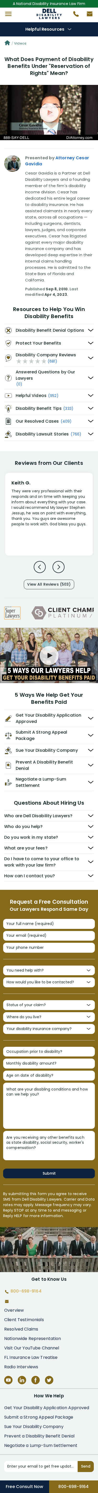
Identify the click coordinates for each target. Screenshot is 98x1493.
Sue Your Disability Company (34, 1427)
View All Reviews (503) (49, 584)
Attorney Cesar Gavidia (57, 161)
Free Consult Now (24, 1487)
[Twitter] (49, 1380)
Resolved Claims (21, 1329)
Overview (14, 1310)
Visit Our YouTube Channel (31, 1348)
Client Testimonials (24, 1320)
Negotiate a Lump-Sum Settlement (40, 1445)
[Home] (7, 43)
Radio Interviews (21, 1367)
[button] (8, 14)
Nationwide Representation (32, 1339)
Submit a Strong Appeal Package (38, 1417)
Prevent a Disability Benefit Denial (39, 1436)
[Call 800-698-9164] (74, 15)
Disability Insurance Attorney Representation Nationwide (49, 14)
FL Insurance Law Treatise (31, 1357)
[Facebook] (35, 1380)
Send (85, 1466)
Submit (49, 1173)
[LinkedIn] (22, 1380)
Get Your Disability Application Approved (46, 1408)
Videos (20, 43)
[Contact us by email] (87, 15)
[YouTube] (8, 1380)
